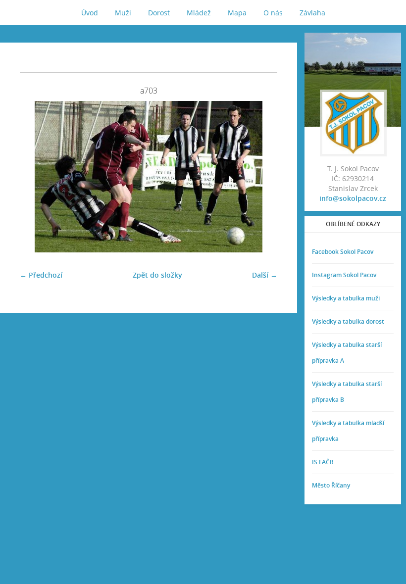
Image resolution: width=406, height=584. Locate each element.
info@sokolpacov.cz (352, 198)
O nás (273, 12)
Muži (123, 12)
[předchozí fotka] (36, 176)
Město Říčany (331, 485)
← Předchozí (41, 275)
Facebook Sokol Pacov (342, 251)
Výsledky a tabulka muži (346, 298)
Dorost (159, 12)
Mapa (237, 12)
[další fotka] (261, 176)
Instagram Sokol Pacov (344, 275)
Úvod (89, 12)
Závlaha (312, 12)
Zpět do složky (157, 275)
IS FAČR (323, 462)
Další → (264, 275)
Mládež (199, 12)
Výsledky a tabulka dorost (348, 321)
